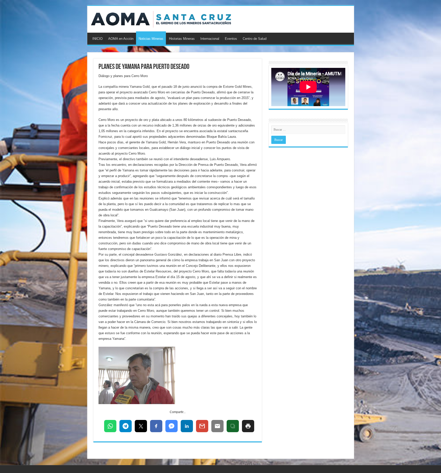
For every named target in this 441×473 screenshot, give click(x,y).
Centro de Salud (254, 39)
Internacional (209, 39)
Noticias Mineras (151, 39)
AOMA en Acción (120, 39)
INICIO (97, 39)
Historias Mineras (182, 39)
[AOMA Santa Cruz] (161, 18)
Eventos (231, 39)
